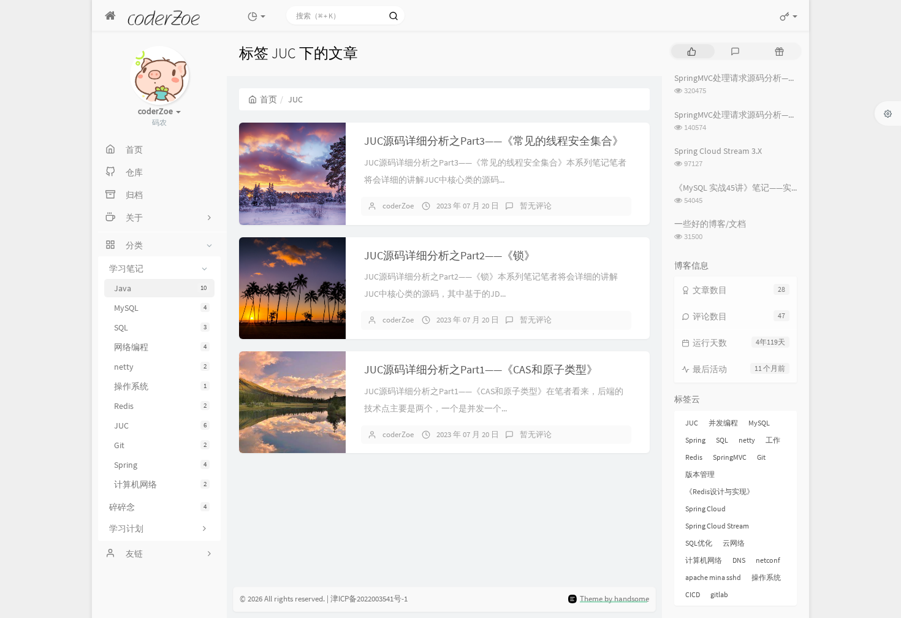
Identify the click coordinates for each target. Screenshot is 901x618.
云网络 (734, 542)
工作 (773, 439)
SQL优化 (698, 542)
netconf (768, 560)
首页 (268, 99)
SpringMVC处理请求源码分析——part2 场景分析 (762, 114)
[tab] (691, 51)
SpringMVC (730, 457)
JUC (160, 425)
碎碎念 (158, 507)
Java (160, 288)
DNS (738, 560)
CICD (692, 594)
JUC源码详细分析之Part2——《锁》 (449, 255)
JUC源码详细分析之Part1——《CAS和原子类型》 (481, 369)
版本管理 (700, 474)
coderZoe (398, 205)
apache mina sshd (713, 577)
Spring (160, 464)
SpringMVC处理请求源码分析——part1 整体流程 (762, 77)
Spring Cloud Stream (717, 525)
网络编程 (160, 347)
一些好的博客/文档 (710, 223)
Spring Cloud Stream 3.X (718, 150)
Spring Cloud (705, 508)
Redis (160, 405)
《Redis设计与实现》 (719, 491)
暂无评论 (536, 205)
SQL (160, 327)
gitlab (719, 594)
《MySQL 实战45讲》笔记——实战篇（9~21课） (762, 187)
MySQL (160, 307)
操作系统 (160, 386)
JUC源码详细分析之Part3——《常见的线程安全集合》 (493, 141)
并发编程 (723, 422)
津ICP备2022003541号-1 (369, 598)
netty (160, 366)
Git (160, 445)
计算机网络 (160, 484)
